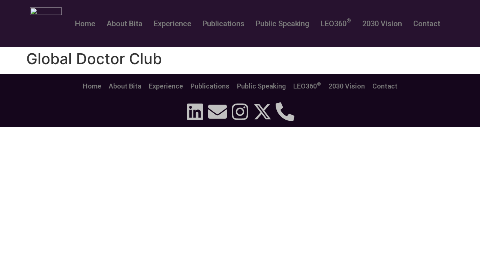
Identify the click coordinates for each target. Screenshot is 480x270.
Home (85, 23)
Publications (223, 23)
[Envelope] (217, 111)
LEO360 (336, 22)
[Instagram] (240, 111)
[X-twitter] (262, 111)
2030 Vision (382, 23)
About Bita (124, 23)
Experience (172, 23)
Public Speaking (282, 23)
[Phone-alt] (285, 111)
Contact (426, 23)
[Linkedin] (195, 111)
